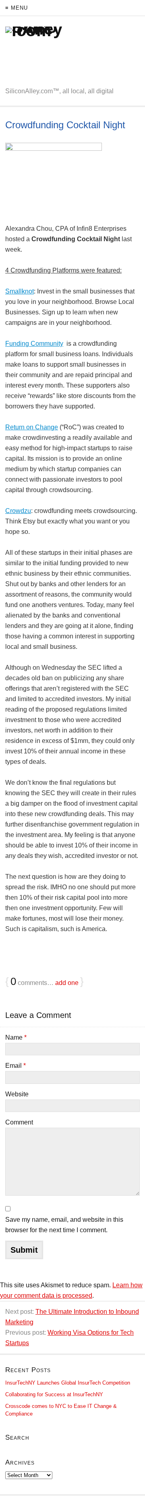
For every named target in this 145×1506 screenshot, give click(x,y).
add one (67, 982)
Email (15, 1065)
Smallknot (19, 291)
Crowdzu (18, 510)
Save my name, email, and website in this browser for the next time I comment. (64, 1224)
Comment (19, 1122)
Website (17, 1094)
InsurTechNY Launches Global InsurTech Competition (67, 1383)
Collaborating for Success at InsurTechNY (54, 1394)
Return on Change (31, 427)
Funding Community (34, 343)
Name (16, 1037)
